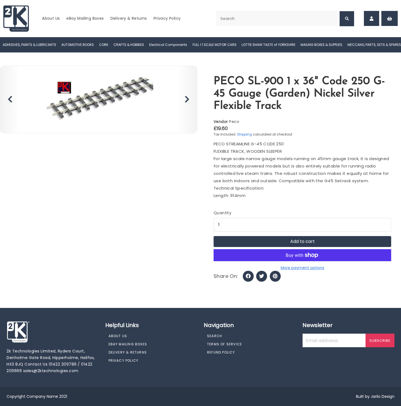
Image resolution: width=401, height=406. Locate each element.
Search (214, 336)
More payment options (302, 267)
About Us (51, 18)
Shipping (244, 134)
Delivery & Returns (128, 18)
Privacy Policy (167, 18)
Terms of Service (224, 344)
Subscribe (380, 340)
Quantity (222, 213)
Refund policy (221, 352)
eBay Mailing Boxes (85, 18)
